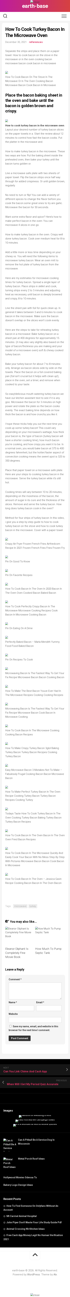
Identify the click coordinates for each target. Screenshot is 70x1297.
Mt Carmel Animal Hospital (21, 1216)
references (36, 42)
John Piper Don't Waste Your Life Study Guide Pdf (34, 1222)
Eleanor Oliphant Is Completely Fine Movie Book (16, 953)
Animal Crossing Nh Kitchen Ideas (25, 1229)
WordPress (33, 1274)
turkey (33, 906)
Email (40, 1002)
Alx (55, 1274)
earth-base (35, 6)
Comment (15, 979)
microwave (20, 906)
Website (13, 1014)
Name (13, 1002)
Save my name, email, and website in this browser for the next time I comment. (33, 1028)
